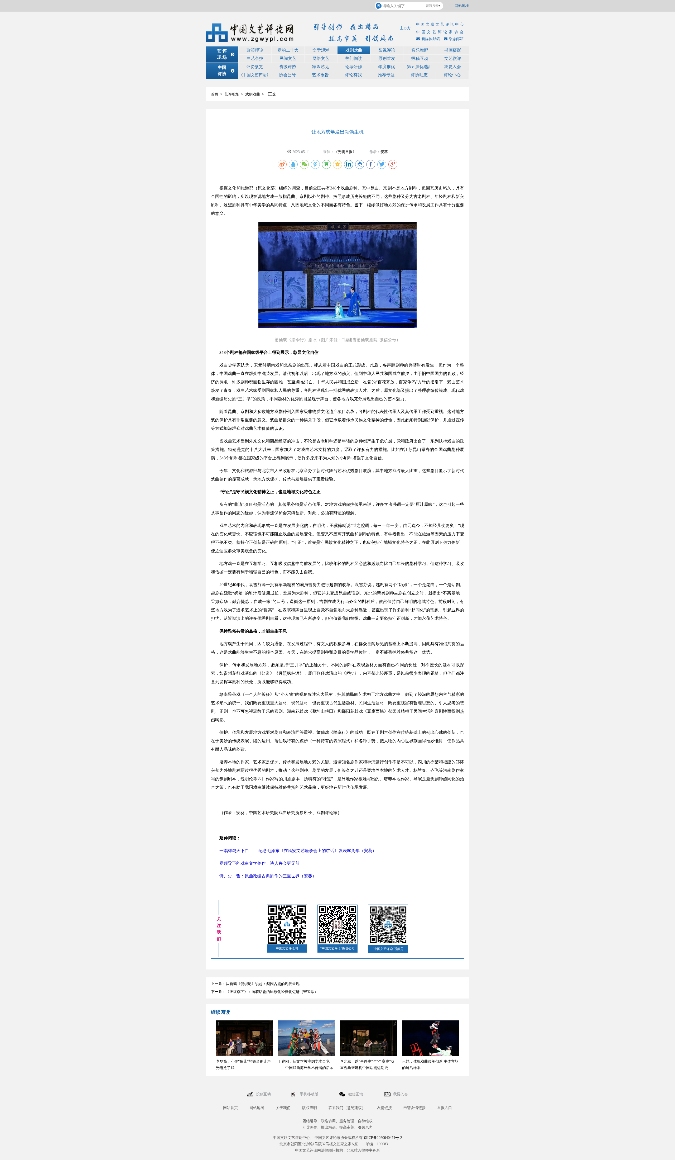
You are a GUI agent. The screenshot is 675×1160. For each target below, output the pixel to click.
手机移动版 (309, 1094)
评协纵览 (254, 66)
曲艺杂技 (255, 58)
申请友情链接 (414, 1108)
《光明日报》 (345, 152)
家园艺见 (320, 66)
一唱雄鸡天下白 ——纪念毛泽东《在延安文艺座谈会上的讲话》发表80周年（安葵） (298, 850)
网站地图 (462, 6)
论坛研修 (353, 66)
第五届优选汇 (419, 66)
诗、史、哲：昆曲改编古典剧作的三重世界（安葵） (267, 876)
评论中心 (452, 75)
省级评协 (287, 66)
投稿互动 (419, 58)
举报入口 (444, 1108)
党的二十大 (287, 50)
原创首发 (386, 58)
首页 (214, 94)
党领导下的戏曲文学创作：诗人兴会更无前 (259, 863)
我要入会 (452, 66)
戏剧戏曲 (353, 50)
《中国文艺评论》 (255, 75)
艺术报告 (320, 75)
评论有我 (353, 75)
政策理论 (255, 50)
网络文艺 (320, 58)
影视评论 (386, 50)
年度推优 (386, 66)
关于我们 (283, 1108)
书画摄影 (452, 50)
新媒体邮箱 (430, 39)
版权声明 (309, 1108)
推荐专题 (386, 75)
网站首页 (230, 1108)
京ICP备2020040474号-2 (383, 1138)
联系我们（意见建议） (347, 1108)
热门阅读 (353, 58)
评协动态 (419, 75)
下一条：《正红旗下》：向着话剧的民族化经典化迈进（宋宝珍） (264, 992)
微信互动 (356, 1094)
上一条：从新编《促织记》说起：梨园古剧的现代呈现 (255, 984)
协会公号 (287, 75)
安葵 (384, 152)
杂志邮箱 (456, 39)
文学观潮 (320, 50)
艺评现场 (231, 94)
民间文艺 (287, 58)
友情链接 (384, 1108)
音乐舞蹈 (419, 50)
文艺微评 (452, 58)
